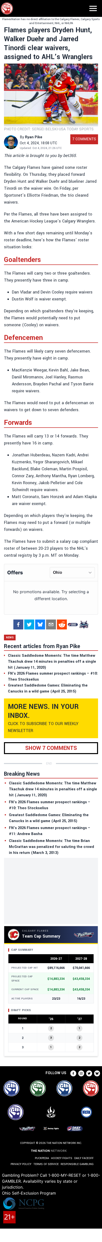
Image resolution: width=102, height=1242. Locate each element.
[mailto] (51, 624)
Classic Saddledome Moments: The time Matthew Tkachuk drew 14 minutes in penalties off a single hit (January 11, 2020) (53, 789)
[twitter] (29, 624)
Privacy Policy (21, 1164)
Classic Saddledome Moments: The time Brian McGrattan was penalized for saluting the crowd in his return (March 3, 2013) (51, 846)
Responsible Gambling (77, 1164)
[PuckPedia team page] (84, 624)
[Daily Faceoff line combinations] (73, 624)
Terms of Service (46, 1164)
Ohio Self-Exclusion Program (29, 1193)
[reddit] (62, 624)
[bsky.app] (40, 624)
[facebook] (18, 624)
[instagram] (81, 1073)
